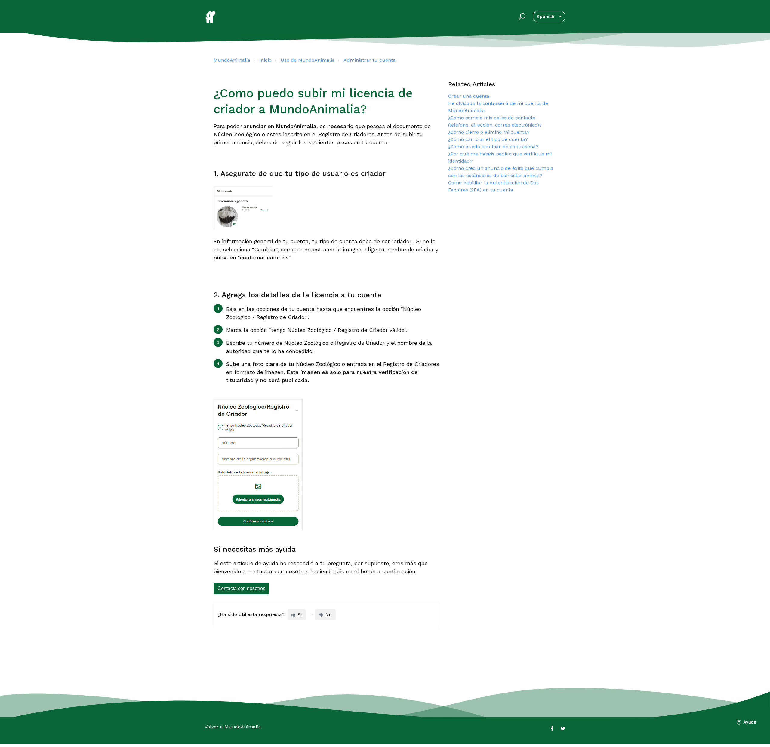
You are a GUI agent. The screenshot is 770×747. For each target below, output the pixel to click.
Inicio (265, 60)
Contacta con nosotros (241, 588)
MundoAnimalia (232, 60)
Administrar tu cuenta (369, 60)
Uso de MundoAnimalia (308, 60)
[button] (521, 16)
